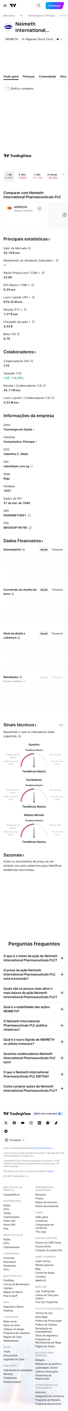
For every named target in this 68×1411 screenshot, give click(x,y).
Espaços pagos (12, 1381)
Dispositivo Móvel (13, 1306)
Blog (37, 1268)
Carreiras (40, 1276)
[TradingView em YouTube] (22, 1122)
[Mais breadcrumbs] (21, 15)
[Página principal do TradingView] (13, 5)
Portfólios (8, 1280)
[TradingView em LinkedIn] (39, 1122)
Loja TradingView (45, 1291)
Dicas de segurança (46, 1335)
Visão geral (41, 1216)
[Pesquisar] (38, 5)
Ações (6, 1205)
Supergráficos (11, 1194)
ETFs (6, 1209)
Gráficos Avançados (46, 1371)
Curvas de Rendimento (16, 1284)
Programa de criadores (16, 1332)
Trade (6, 1351)
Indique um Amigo (13, 1329)
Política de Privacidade (48, 1320)
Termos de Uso (43, 1312)
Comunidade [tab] (47, 76)
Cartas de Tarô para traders (46, 1297)
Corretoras (41, 1220)
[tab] (44, 549)
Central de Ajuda (44, 1272)
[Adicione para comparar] (39, 209)
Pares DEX (9, 1224)
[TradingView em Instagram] (31, 1122)
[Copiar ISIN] (29, 515)
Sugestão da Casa (13, 1359)
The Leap (40, 1231)
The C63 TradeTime (46, 1302)
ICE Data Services (43, 1148)
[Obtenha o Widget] (61, 724)
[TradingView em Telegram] (47, 1122)
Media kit (40, 1280)
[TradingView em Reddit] (5, 1131)
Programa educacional (48, 1403)
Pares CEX (9, 1220)
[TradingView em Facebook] (14, 1122)
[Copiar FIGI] (30, 527)
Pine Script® (10, 1295)
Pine (5, 1228)
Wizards (8, 1373)
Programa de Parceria (47, 1399)
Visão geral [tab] (10, 76)
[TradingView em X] (5, 1122)
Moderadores (11, 1340)
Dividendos (9, 1265)
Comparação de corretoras (44, 1226)
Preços (39, 1198)
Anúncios (40, 1392)
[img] (57, 39)
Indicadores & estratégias (18, 1370)
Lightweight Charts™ (47, 1367)
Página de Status (45, 1346)
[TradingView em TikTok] (56, 1122)
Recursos (40, 1194)
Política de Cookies (46, 1324)
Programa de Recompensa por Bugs (48, 1341)
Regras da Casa (12, 1336)
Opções (7, 1288)
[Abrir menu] (5, 5)
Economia (8, 1257)
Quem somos (42, 1261)
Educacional (10, 1355)
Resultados (9, 1261)
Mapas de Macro (13, 1291)
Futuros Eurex (43, 1246)
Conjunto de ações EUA (48, 1250)
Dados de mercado (46, 1202)
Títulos (7, 1213)
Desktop (8, 1310)
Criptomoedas (11, 1216)
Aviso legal (41, 1316)
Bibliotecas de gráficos (48, 1363)
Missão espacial (44, 1264)
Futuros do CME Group (48, 1242)
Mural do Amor (11, 1325)
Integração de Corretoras (49, 1396)
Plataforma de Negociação (43, 1377)
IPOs (6, 1269)
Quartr (51, 1171)
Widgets (40, 1359)
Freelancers (10, 1377)
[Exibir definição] (29, 248)
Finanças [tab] (29, 76)
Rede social (10, 1321)
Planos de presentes (47, 1206)
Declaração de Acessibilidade (43, 1330)
